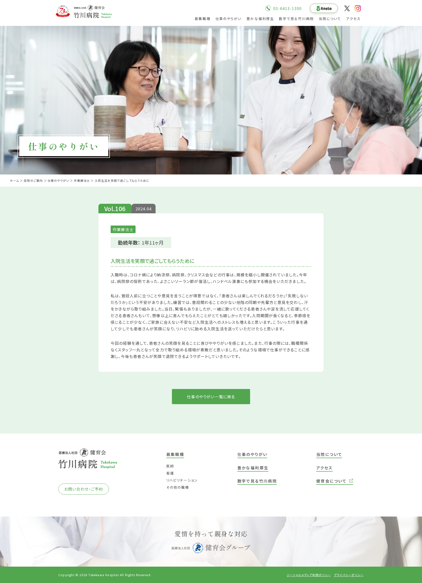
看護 (170, 473)
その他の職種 (177, 487)
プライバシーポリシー (349, 575)
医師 (170, 466)
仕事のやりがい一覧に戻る (211, 396)
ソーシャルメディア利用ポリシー (309, 575)
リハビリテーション (182, 480)
